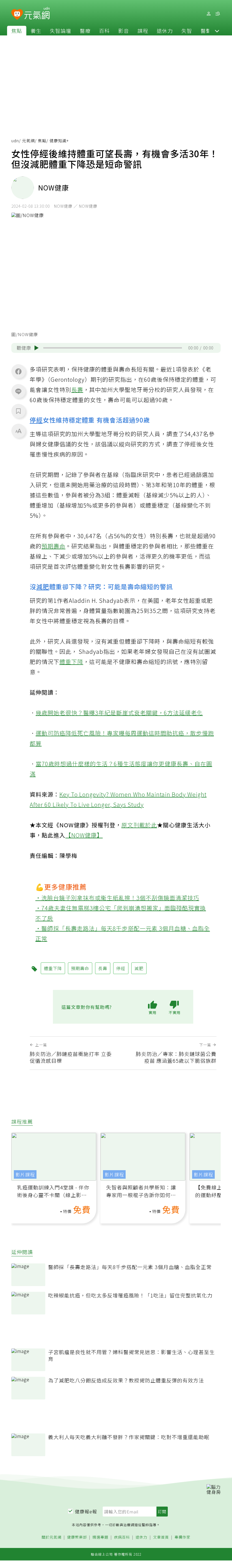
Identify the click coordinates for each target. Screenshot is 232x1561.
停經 (36, 419)
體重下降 (71, 662)
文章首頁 (161, 1537)
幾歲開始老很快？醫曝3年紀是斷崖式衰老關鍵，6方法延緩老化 (119, 713)
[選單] (217, 13)
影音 (123, 30)
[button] (217, 30)
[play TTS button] (36, 347)
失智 (186, 30)
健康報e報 (86, 1511)
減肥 (42, 586)
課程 (143, 30)
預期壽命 (53, 546)
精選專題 (100, 1537)
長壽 (77, 389)
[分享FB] (18, 371)
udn (15, 140)
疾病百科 (122, 1537)
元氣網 (28, 140)
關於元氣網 (51, 1537)
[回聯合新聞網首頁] (17, 14)
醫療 (85, 30)
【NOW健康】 (84, 835)
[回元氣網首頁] (37, 13)
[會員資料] (208, 13)
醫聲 (206, 30)
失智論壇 (60, 30)
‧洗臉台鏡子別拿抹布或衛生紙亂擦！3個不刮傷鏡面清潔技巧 (117, 898)
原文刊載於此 (139, 825)
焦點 (16, 30)
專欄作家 (182, 1537)
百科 (104, 30)
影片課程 (25, 1174)
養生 (36, 30)
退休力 (165, 30)
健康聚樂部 (77, 1537)
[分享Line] (18, 391)
